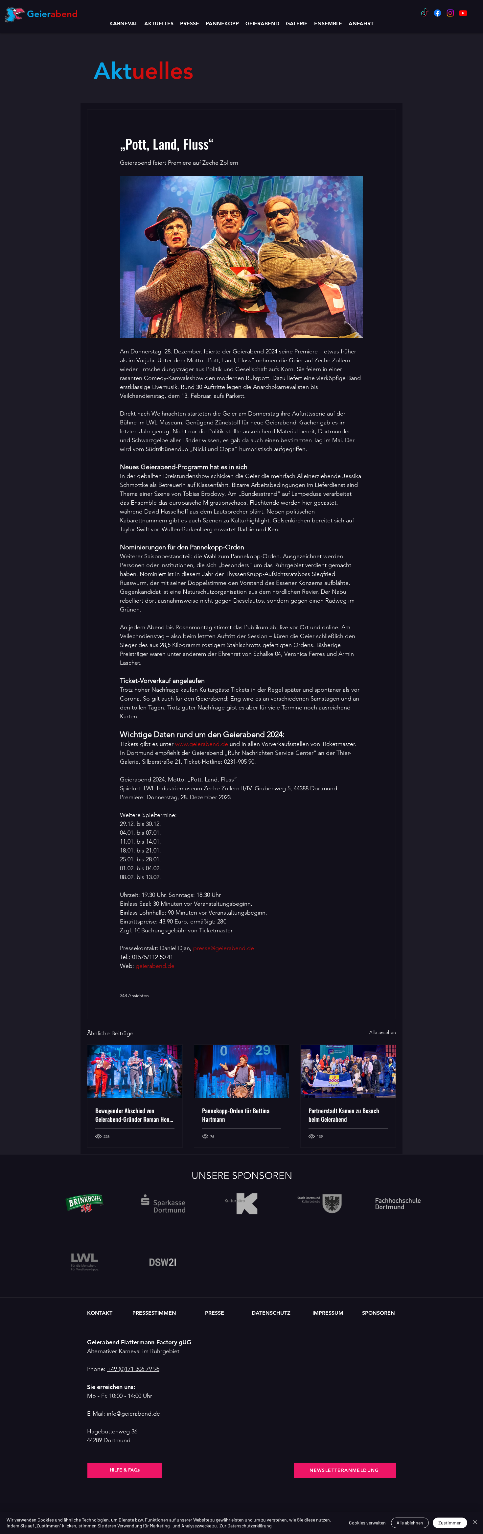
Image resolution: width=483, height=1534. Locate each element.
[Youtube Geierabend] (463, 13)
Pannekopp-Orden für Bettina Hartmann (235, 1114)
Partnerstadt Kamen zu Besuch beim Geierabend (344, 1114)
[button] (262, 23)
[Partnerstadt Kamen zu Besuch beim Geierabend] (348, 1071)
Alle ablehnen (410, 1522)
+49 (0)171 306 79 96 (133, 1369)
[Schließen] (475, 1523)
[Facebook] (437, 13)
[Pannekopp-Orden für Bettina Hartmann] (241, 1071)
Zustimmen (450, 1522)
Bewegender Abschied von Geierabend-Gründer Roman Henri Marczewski (134, 1114)
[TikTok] (424, 13)
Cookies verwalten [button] (367, 1522)
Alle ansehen (382, 1032)
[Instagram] (450, 13)
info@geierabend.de (133, 1413)
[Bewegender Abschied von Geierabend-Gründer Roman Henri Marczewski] (134, 1071)
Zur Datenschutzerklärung (245, 1525)
